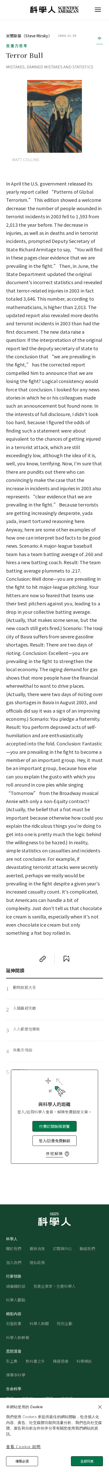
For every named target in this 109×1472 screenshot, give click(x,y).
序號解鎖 (54, 1153)
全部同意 (87, 1461)
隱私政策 (37, 1262)
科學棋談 (84, 1361)
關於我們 (14, 1248)
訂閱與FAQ (62, 1248)
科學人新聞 (39, 1323)
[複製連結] (43, 959)
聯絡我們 (87, 1248)
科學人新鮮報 (17, 1337)
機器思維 (60, 1361)
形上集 (11, 1361)
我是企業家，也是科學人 (54, 1286)
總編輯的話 (15, 1286)
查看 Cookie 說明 (23, 1446)
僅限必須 (22, 1461)
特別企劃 (64, 1323)
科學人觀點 (15, 1299)
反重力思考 (17, 45)
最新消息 (37, 1248)
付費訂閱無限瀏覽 (54, 1126)
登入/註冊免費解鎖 (54, 1141)
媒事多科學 (15, 1374)
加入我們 (14, 1262)
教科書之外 (35, 1361)
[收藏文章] (66, 959)
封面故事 (14, 1323)
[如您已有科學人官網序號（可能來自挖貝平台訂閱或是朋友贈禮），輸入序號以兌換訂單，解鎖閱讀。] (67, 1154)
